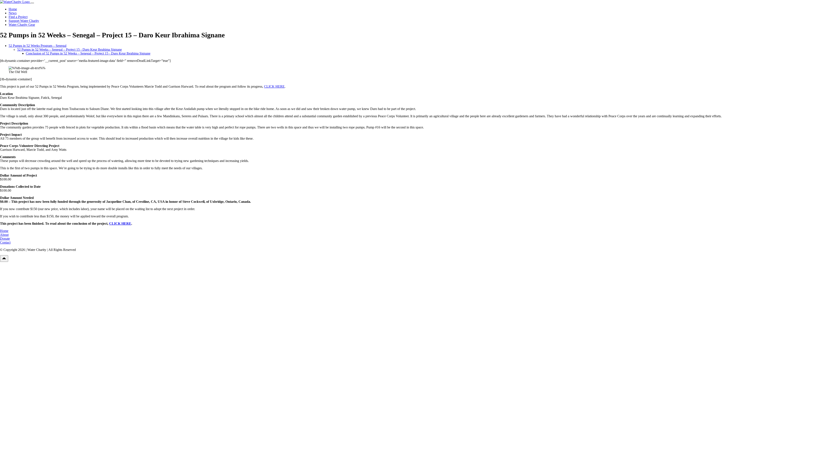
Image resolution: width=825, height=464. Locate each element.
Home (13, 9)
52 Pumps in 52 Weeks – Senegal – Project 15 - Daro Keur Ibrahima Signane (69, 49)
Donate (5, 238)
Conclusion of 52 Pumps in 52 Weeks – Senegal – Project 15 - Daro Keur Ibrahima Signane (88, 53)
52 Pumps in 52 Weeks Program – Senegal (37, 45)
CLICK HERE (274, 86)
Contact (5, 242)
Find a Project (18, 17)
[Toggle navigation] (32, 3)
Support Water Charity (24, 21)
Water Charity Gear (22, 24)
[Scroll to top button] (4, 258)
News (13, 13)
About (4, 235)
